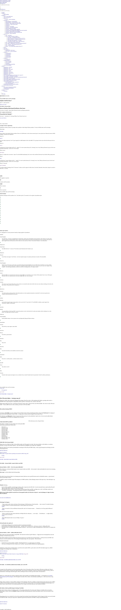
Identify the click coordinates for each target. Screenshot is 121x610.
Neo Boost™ (8, 63)
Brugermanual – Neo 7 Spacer (8, 69)
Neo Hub (5, 52)
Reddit (3, 506)
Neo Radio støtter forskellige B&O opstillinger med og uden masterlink (16, 30)
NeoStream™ (8, 25)
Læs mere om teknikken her (5, 497)
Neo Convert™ (6, 49)
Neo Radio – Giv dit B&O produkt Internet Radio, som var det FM (10, 559)
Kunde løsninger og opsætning (10, 64)
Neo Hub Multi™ (8, 56)
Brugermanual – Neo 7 (7, 68)
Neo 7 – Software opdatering (10, 45)
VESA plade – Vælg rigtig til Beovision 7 (14, 37)
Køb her (1, 104)
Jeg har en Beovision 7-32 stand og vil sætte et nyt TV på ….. (17, 39)
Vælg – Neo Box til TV (7, 17)
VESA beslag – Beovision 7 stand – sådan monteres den (16, 41)
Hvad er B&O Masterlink (9, 83)
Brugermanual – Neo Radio (8, 67)
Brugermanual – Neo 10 (7, 70)
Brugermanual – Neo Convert (10, 50)
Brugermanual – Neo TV (7, 71)
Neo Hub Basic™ (8, 53)
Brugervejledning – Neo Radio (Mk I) (11, 21)
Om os (3, 86)
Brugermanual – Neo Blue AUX (9, 73)
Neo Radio (1, 131)
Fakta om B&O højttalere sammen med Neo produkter (12, 79)
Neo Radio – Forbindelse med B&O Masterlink (13, 29)
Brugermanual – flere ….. (7, 74)
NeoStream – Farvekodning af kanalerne (12, 27)
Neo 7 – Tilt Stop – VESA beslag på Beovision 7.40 (13, 44)
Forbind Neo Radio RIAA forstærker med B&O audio (14, 32)
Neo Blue (5, 58)
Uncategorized (4, 390)
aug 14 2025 (2, 457)
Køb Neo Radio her (3, 450)
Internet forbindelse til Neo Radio (11, 28)
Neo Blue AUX (8, 59)
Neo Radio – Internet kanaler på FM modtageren (13, 31)
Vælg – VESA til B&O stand (8, 16)
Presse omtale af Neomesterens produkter (10, 87)
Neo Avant (5, 48)
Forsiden (3, 12)
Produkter (3, 15)
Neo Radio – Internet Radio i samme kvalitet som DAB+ (8, 459)
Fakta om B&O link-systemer (8, 81)
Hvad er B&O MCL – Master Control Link (12, 82)
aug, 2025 (26, 453)
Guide (3, 66)
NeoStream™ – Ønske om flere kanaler (11, 24)
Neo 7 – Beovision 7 (9, 35)
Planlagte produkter (7, 60)
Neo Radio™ (6, 20)
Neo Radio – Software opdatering (11, 33)
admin (1, 452)
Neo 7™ (5, 34)
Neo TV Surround (8, 61)
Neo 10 (5, 47)
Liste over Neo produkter (7, 65)
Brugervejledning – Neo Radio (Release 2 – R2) (13, 22)
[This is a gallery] (0, 197)
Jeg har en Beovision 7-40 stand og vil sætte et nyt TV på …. (17, 38)
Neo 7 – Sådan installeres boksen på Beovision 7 (13, 42)
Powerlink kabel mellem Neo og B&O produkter (11, 84)
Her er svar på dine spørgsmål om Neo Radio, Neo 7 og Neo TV (13, 75)
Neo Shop (3, 93)
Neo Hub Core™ (8, 57)
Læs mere (4, 104)
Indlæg (3, 455)
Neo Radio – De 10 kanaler (10, 26)
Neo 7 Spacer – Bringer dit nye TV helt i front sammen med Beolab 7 (16, 43)
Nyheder (3, 13)
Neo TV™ (5, 18)
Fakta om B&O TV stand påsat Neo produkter (11, 76)
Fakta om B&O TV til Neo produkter (9, 78)
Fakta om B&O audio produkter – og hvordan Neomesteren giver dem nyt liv (15, 77)
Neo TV (1, 138)
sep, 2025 (2, 388)
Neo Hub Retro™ (8, 54)
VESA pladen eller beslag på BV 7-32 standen (14, 40)
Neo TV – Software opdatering (10, 19)
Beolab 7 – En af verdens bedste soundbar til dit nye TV (14, 46)
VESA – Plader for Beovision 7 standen (12, 36)
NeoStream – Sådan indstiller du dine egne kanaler (13, 23)
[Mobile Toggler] (18, 36)
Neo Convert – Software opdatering (11, 51)
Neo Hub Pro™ (8, 55)
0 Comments (4, 452)
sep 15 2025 (2, 391)
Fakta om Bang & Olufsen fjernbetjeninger (10, 80)
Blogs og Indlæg (6, 14)
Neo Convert (2, 152)
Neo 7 (1, 158)
